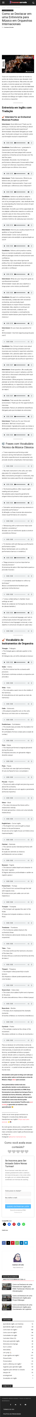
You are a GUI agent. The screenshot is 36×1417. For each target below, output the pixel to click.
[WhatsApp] (17, 1243)
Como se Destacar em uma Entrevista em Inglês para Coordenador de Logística (22, 1307)
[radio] (10, 1152)
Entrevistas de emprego (13, 7)
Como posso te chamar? (13, 1191)
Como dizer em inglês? (10, 1330)
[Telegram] (26, 1243)
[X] (8, 1243)
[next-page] (6, 1314)
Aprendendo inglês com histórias (13, 1324)
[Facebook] (4, 1243)
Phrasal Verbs (7, 1358)
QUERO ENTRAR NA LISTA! (18, 1206)
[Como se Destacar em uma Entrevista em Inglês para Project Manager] (7, 1298)
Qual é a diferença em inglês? (12, 1364)
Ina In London (7, 1347)
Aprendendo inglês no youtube (12, 1327)
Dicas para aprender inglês (11, 1341)
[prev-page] (3, 1314)
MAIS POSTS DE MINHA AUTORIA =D (14, 1279)
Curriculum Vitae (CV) (9, 1338)
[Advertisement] (18, 42)
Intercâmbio (7, 1350)
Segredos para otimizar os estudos (14, 1370)
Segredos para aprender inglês (12, 1367)
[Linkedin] (21, 1243)
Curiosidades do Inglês (10, 1335)
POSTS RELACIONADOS (10, 1277)
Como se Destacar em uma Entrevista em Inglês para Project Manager (22, 1298)
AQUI (14, 1080)
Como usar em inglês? (10, 1332)
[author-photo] (18, 1262)
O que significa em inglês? (11, 1355)
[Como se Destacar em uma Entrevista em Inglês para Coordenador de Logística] (7, 1307)
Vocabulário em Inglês (10, 1378)
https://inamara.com (18, 1267)
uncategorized (7, 1375)
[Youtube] (25, 1404)
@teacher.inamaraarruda (17, 1137)
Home (3, 7)
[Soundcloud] (15, 1404)
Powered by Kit (18, 1212)
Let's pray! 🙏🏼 (7, 1352)
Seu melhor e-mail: (11, 1198)
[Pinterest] (13, 1243)
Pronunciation (7, 1361)
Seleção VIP (6, 1372)
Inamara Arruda (9, 27)
